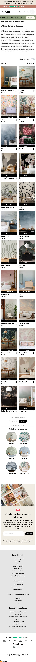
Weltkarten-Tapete (16, 30)
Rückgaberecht (18, 624)
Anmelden (29, 533)
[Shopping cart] (28, 12)
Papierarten (18, 614)
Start (2, 21)
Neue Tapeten (18, 568)
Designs (11, 21)
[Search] (20, 12)
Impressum (18, 619)
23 (18, 425)
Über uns (18, 598)
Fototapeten (18, 563)
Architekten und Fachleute (18, 587)
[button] (24, 12)
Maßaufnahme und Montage (18, 612)
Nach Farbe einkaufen (18, 573)
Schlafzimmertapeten (27, 49)
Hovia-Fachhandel (18, 584)
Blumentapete (27, 31)
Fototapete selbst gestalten (18, 559)
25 (24, 425)
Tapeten (6, 21)
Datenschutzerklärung (18, 621)
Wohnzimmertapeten (15, 49)
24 (21, 425)
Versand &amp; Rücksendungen (18, 616)
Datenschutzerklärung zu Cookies (18, 626)
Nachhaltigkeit (18, 600)
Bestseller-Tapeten (18, 566)
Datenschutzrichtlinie (23, 542)
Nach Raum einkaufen (18, 571)
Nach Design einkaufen (18, 576)
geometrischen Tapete (6, 31)
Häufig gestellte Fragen (18, 628)
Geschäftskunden (18, 589)
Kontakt (18, 603)
